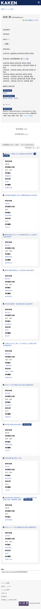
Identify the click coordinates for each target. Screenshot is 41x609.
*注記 (36, 20)
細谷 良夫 (7, 245)
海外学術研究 (8, 520)
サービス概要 (5, 583)
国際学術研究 (8, 257)
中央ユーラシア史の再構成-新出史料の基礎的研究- (20, 527)
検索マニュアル (6, 586)
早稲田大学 (8, 417)
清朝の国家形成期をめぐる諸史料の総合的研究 (19, 270)
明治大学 (7, 336)
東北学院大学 (8, 263)
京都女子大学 (8, 559)
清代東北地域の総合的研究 (13, 424)
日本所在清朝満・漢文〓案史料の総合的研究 (19, 304)
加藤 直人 (7, 203)
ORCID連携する (29, 20)
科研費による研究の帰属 (9, 600)
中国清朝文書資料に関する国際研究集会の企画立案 (21, 195)
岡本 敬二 (7, 466)
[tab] (21, 129)
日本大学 (7, 227)
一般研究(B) (8, 365)
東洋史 (5, 93)
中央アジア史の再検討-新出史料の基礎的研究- (19, 385)
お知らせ (4, 593)
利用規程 (4, 596)
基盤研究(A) (8, 176)
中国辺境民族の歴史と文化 (13, 458)
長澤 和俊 (7, 393)
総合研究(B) (8, 215)
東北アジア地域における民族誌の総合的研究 (19, 154)
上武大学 (7, 490)
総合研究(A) (8, 324)
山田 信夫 (7, 535)
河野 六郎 (7, 354)
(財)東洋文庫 (8, 187)
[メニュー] (38, 2)
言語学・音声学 (13, 98)
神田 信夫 (7, 312)
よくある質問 (5, 590)
